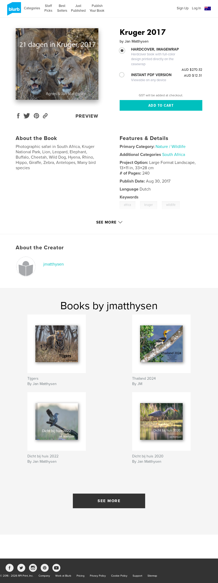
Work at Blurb (63, 575)
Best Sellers (62, 8)
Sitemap (152, 575)
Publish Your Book (97, 8)
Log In (196, 8)
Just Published (78, 8)
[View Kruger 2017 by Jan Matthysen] (57, 64)
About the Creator (40, 248)
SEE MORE (109, 500)
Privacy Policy (98, 575)
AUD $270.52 (192, 69)
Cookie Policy (119, 575)
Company (44, 575)
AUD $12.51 (193, 75)
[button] (207, 8)
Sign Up (182, 8)
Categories (32, 8)
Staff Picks (48, 8)
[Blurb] (13, 11)
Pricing (81, 575)
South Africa (173, 154)
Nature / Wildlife (171, 146)
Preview (87, 116)
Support (137, 575)
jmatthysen (53, 264)
